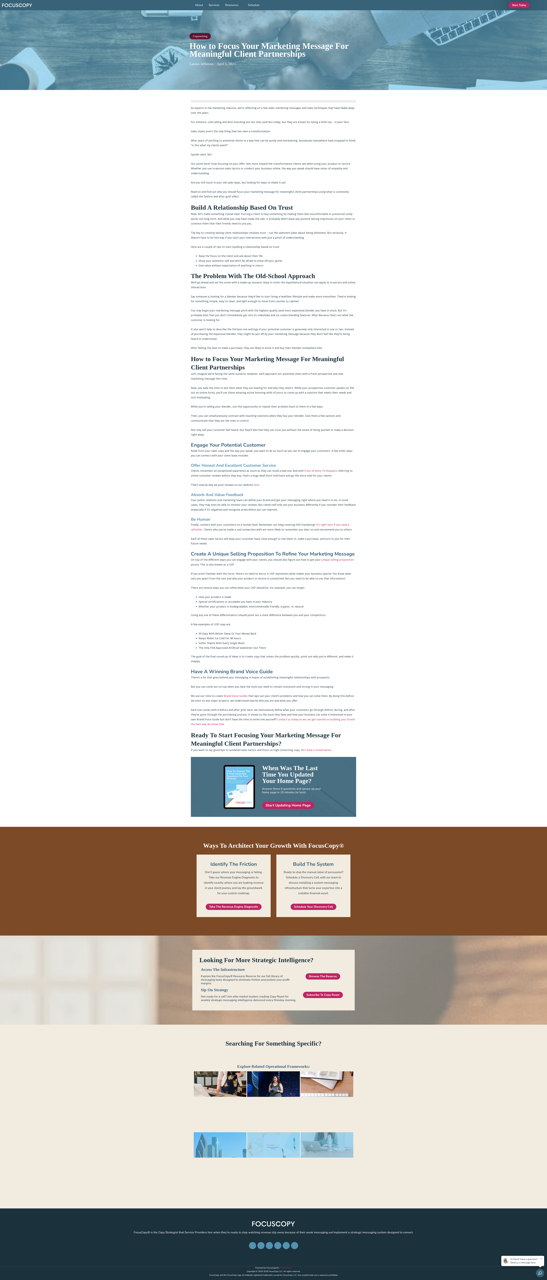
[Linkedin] (269, 1245)
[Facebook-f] (252, 1245)
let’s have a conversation (316, 750)
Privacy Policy (286, 1267)
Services (214, 5)
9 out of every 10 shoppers (320, 470)
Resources (231, 5)
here (256, 484)
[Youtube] (294, 1245)
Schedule (254, 5)
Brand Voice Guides (236, 696)
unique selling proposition (337, 559)
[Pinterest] (277, 1245)
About (199, 5)
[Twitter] (286, 1245)
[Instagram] (261, 1245)
